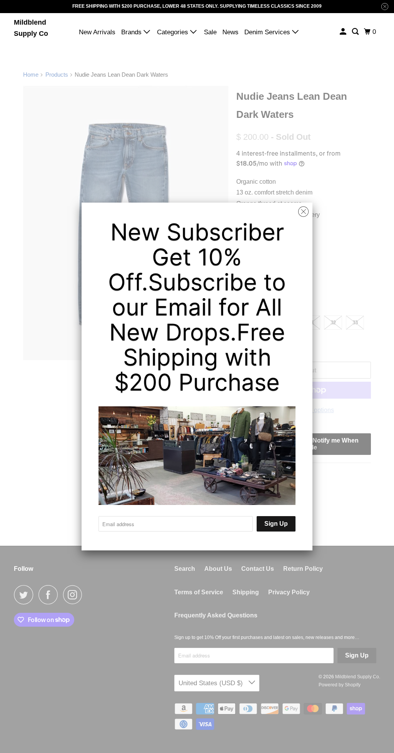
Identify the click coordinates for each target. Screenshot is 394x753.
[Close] (303, 211)
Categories (173, 32)
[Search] (356, 31)
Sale (210, 32)
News (230, 32)
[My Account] (343, 31)
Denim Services (268, 32)
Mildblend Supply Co (31, 27)
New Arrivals (97, 32)
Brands (132, 32)
